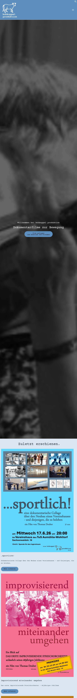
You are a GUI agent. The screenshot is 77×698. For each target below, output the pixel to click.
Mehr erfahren (10, 569)
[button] (75, 2)
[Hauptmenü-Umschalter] (73, 10)
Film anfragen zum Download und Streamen (38, 234)
